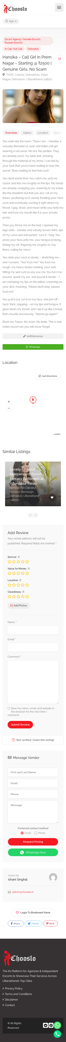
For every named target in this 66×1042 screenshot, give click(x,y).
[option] (33, 486)
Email (12, 640)
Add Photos (20, 605)
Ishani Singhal (17, 879)
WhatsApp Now (36, 852)
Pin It (51, 923)
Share (16, 923)
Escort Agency (13, 39)
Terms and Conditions (18, 994)
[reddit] (45, 1026)
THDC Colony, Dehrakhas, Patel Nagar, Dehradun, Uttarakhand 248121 (27, 77)
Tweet (35, 923)
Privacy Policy (14, 988)
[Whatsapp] (57, 1025)
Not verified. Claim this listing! (35, 740)
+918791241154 (34, 336)
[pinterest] (51, 1026)
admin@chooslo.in (23, 892)
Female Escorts (31, 39)
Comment (14, 657)
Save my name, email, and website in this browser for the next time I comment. (31, 712)
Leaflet (57, 434)
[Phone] (57, 1034)
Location (43, 132)
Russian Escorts (14, 42)
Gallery (27, 132)
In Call (8, 49)
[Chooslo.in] (15, 8)
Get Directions (49, 376)
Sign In (12, 21)
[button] (9, 402)
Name (12, 622)
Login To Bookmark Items (35, 912)
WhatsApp (34, 347)
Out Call (17, 49)
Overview (11, 132)
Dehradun (33, 49)
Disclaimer (11, 999)
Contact (10, 1005)
